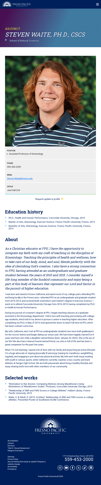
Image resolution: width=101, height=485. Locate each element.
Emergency (12, 469)
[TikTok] (84, 467)
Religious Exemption (15, 451)
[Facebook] (72, 467)
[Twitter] (78, 467)
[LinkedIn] (90, 467)
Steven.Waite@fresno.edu (20, 178)
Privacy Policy (13, 459)
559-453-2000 (79, 459)
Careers (11, 443)
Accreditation (13, 441)
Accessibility (12, 467)
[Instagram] (60, 467)
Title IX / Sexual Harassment (19, 448)
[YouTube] (66, 467)
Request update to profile (47, 199)
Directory (11, 446)
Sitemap (11, 457)
